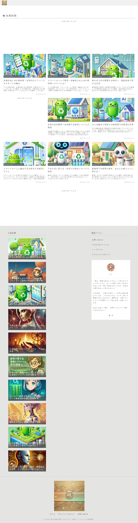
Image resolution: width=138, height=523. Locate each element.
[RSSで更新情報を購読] (112, 315)
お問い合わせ (97, 240)
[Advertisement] (69, 36)
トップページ (97, 249)
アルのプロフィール (100, 245)
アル (111, 274)
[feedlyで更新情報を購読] (109, 315)
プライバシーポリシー (101, 254)
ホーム (52, 514)
